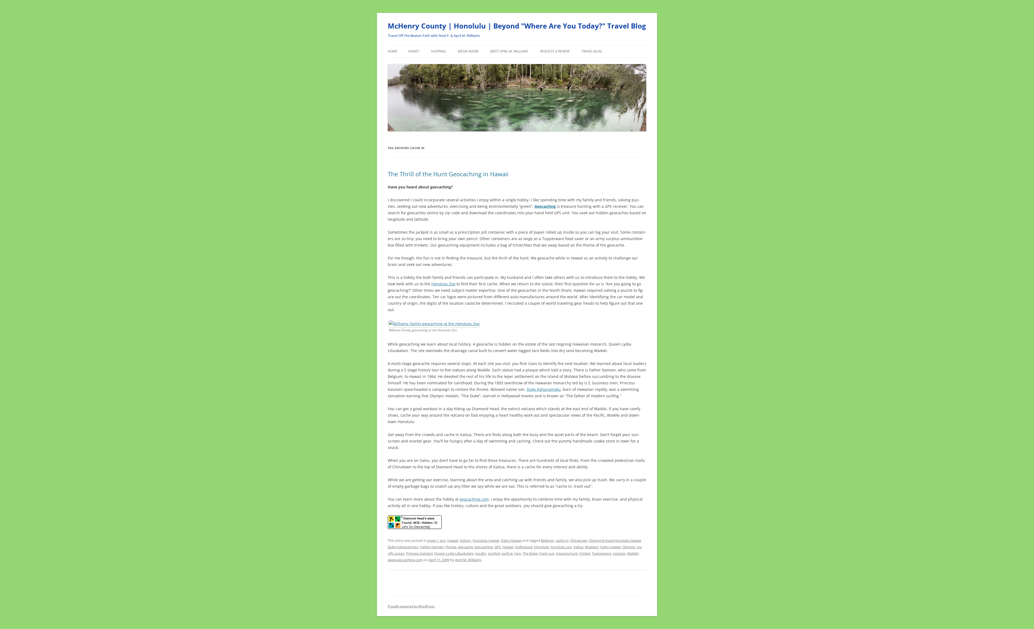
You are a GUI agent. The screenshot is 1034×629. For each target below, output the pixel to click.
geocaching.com (474, 499)
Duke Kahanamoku (544, 389)
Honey (413, 51)
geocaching (484, 546)
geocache (465, 546)
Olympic (628, 546)
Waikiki (632, 553)
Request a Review (555, 51)
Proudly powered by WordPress (411, 606)
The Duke (530, 553)
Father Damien (432, 546)
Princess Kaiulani (419, 553)
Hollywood (523, 546)
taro (517, 553)
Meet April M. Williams (509, 51)
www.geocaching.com (405, 559)
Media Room (468, 51)
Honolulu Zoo (443, 283)
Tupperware (601, 553)
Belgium (547, 540)
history (465, 540)
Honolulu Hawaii (486, 540)
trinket (584, 553)
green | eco (436, 540)
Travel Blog (591, 51)
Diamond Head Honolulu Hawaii (615, 540)
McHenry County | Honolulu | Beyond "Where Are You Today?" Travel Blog (517, 26)
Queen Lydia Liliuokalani (453, 553)
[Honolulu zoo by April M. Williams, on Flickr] (434, 323)
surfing (507, 553)
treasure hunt (567, 553)
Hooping (438, 51)
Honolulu (541, 546)
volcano (619, 553)
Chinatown (579, 540)
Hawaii (452, 540)
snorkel (494, 553)
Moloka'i (592, 546)
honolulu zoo (561, 546)
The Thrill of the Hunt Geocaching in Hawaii (448, 174)
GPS (497, 546)
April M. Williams (468, 559)
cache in (562, 540)
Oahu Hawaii (511, 540)
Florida (450, 546)
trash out (546, 553)
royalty (480, 553)
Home (392, 51)
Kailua (578, 546)
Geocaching (545, 206)
